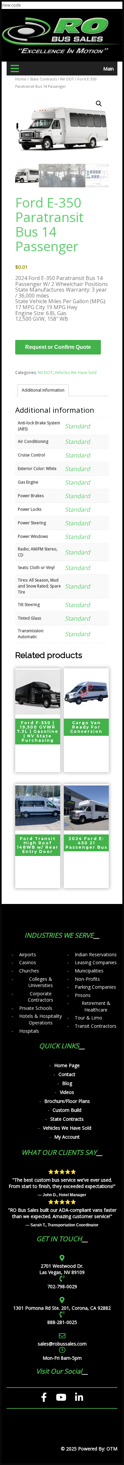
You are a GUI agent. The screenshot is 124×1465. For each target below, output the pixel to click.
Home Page (67, 1065)
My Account (67, 1137)
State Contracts (43, 78)
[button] (99, 104)
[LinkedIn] (79, 1397)
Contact (67, 1074)
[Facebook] (44, 1397)
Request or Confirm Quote (58, 347)
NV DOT (67, 78)
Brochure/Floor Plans (67, 1101)
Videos (67, 1092)
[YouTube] (61, 1397)
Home (20, 78)
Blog (67, 1083)
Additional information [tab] (43, 390)
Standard (77, 426)
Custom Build (67, 1110)
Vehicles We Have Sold (76, 372)
